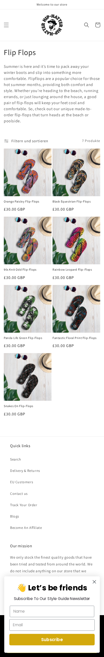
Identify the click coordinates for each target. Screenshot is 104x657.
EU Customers (21, 482)
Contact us (19, 493)
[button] (6, 25)
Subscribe (52, 640)
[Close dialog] (94, 581)
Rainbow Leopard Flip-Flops (72, 269)
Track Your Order (23, 505)
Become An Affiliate (26, 527)
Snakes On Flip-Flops (18, 406)
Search (15, 459)
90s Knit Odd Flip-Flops (20, 269)
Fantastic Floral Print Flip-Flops (75, 338)
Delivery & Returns (25, 470)
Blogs (14, 516)
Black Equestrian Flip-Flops (72, 201)
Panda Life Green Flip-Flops (23, 338)
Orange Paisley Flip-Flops (21, 201)
